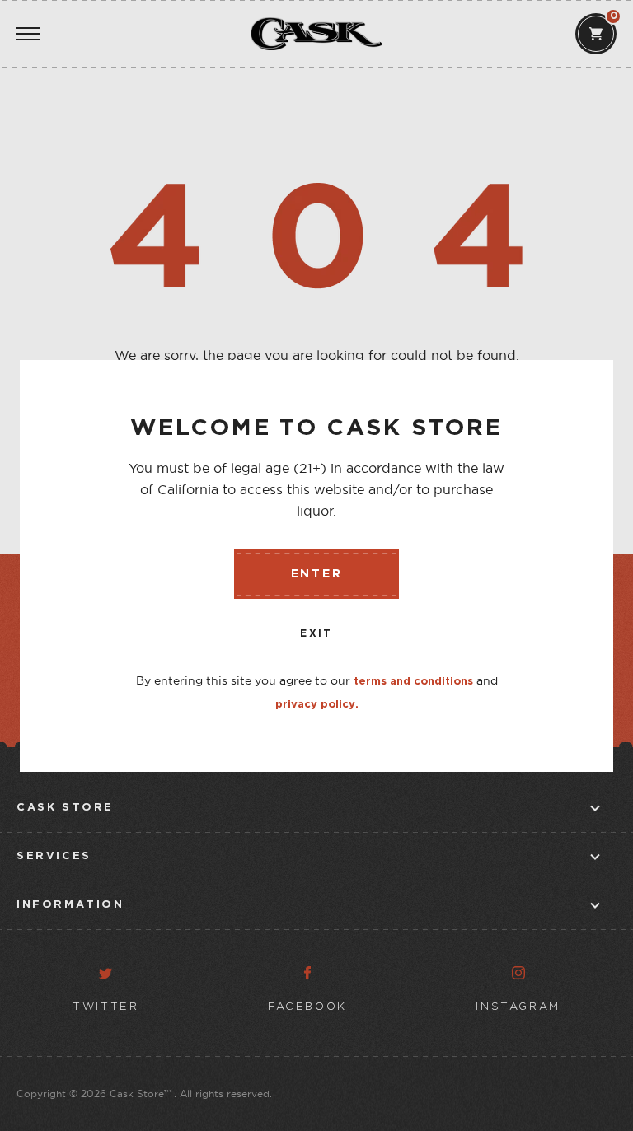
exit (316, 633)
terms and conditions (413, 681)
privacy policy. (317, 704)
